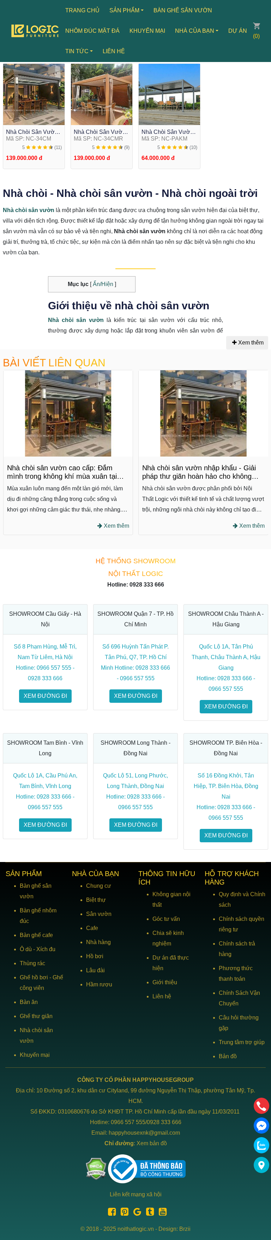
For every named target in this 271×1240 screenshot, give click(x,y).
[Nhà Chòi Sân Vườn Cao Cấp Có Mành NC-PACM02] (34, 94)
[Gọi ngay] (261, 1106)
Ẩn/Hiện (102, 284)
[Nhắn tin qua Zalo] (261, 1145)
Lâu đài (95, 970)
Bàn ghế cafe (36, 935)
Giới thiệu (164, 982)
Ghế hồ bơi (34, 977)
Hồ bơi (94, 956)
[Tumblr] (148, 1213)
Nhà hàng (98, 942)
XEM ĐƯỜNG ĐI (45, 696)
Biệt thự (96, 900)
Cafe (92, 928)
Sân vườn (99, 914)
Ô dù (26, 949)
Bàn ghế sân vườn (182, 10)
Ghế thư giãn (36, 1016)
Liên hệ (114, 51)
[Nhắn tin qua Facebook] (261, 1125)
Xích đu (45, 949)
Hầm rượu (99, 984)
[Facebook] (110, 1213)
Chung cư (98, 886)
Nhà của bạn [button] (194, 31)
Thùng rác (32, 963)
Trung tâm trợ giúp (242, 1042)
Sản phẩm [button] (124, 10)
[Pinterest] (122, 1213)
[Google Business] (135, 1213)
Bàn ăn (29, 1002)
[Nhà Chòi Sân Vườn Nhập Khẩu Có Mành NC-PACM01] (101, 94)
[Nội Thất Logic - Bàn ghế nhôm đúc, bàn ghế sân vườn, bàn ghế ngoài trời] (35, 31)
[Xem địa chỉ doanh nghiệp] (261, 1165)
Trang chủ (82, 10)
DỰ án (237, 31)
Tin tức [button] (77, 51)
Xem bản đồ (152, 1143)
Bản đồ (228, 1056)
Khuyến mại (147, 31)
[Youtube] (161, 1213)
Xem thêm (251, 343)
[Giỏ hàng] (256, 26)
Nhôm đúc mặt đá (92, 31)
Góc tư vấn (166, 919)
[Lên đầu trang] (262, 1201)
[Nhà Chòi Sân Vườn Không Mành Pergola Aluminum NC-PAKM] (169, 94)
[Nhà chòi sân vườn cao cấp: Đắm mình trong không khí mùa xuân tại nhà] (68, 413)
